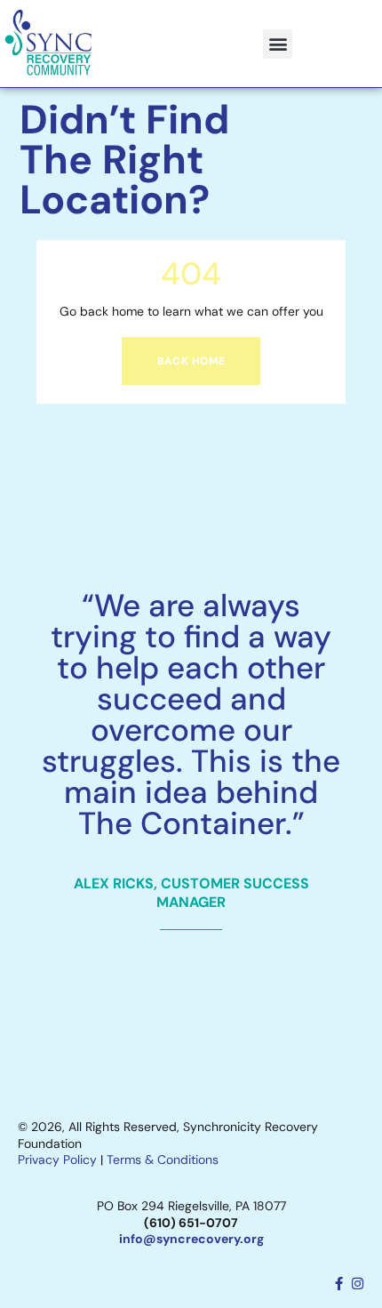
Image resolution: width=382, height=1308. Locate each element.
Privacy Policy (57, 1160)
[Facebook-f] (339, 1283)
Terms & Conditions (163, 1160)
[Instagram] (357, 1283)
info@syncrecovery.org (191, 1239)
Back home (191, 361)
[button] (277, 44)
